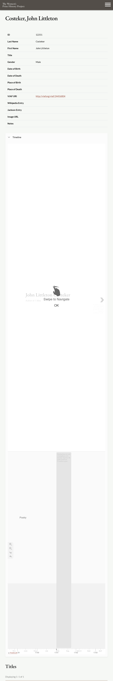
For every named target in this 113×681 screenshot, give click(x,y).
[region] (56, 399)
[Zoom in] (10, 544)
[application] (56, 552)
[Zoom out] (10, 548)
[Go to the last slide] (10, 552)
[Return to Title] (10, 557)
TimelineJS (13, 653)
